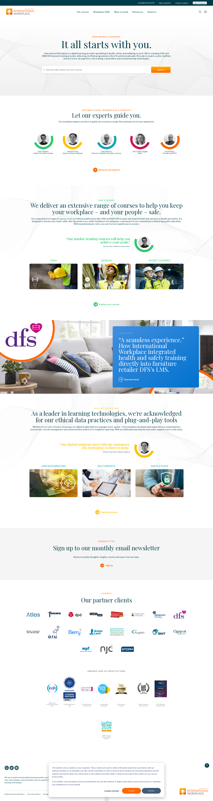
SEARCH (160, 70)
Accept (131, 791)
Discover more (131, 379)
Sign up (109, 565)
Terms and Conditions (34, 794)
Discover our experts (109, 170)
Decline (151, 791)
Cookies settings (111, 791)
